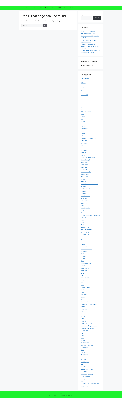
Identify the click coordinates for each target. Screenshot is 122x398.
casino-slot (84, 169)
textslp (83, 340)
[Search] (45, 25)
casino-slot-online (86, 172)
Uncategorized (85, 354)
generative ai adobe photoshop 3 (90, 215)
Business (35, 7)
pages (82, 273)
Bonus (82, 148)
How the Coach (85, 232)
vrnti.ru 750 (84, 359)
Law (52, 7)
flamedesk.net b (85, 196)
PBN (82, 275)
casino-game (84, 162)
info (82, 237)
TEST (82, 335)
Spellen (83, 311)
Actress (83, 116)
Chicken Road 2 (85, 174)
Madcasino (84, 251)
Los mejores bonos (86, 249)
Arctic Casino (84, 128)
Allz (82, 124)
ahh (82, 119)
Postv (82, 285)
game (82, 210)
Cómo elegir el (85, 176)
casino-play (84, 167)
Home (21, 7)
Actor (82, 114)
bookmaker (84, 150)
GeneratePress (69, 395)
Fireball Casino (85, 193)
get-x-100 (83, 217)
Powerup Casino (85, 287)
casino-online (84, 164)
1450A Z (83, 87)
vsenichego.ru (85, 362)
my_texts (83, 258)
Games (83, 213)
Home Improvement (86, 229)
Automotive (84, 140)
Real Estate (58, 7)
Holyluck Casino (85, 227)
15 (81, 90)
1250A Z (83, 83)
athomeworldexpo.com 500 (88, 138)
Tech (41, 7)
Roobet (83, 306)
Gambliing (83, 203)
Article (82, 131)
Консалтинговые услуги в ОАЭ (90, 383)
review (83, 297)
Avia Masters (84, 143)
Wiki (27, 7)
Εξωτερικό (84, 371)
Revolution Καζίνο (86, 302)
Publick (83, 292)
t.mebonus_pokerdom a (87, 323)
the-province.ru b (86, 342)
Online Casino (85, 268)
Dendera (83, 181)
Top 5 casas (84, 347)
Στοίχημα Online (85, 376)
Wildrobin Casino (85, 367)
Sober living (84, 309)
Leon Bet (83, 244)
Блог (82, 381)
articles (83, 133)
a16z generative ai (86, 112)
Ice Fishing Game (86, 234)
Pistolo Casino (85, 277)
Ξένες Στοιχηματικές (87, 374)
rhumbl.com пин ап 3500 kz (89, 304)
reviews (83, 299)
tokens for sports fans (87, 345)
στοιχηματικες (85, 379)
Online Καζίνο (85, 270)
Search (83, 15)
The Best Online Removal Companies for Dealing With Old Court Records (90, 46)
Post (82, 282)
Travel (71, 7)
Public (82, 290)
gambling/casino (85, 208)
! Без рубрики (85, 78)
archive (83, 126)
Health (83, 225)
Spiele (82, 314)
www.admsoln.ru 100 (87, 369)
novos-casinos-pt (86, 263)
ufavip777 (83, 352)
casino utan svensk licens (88, 157)
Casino (83, 155)
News (46, 7)
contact (83, 179)
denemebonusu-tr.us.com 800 (89, 184)
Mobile (83, 253)
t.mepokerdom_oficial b (87, 328)
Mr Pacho (83, 256)
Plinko (82, 280)
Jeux (82, 239)
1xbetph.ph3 (84, 95)
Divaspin (83, 186)
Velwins (83, 357)
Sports (65, 7)
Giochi (82, 220)
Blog (82, 145)
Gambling (83, 205)
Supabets (83, 321)
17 (81, 92)
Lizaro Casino (84, 246)
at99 (82, 136)
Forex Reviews (85, 201)
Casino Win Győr (85, 160)
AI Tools (83, 121)
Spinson (83, 316)
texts (82, 338)
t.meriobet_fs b (85, 330)
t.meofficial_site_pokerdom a (89, 326)
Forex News (84, 198)
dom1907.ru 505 (85, 188)
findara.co (83, 191)
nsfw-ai (83, 265)
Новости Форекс (85, 386)
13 (81, 85)
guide (82, 222)
